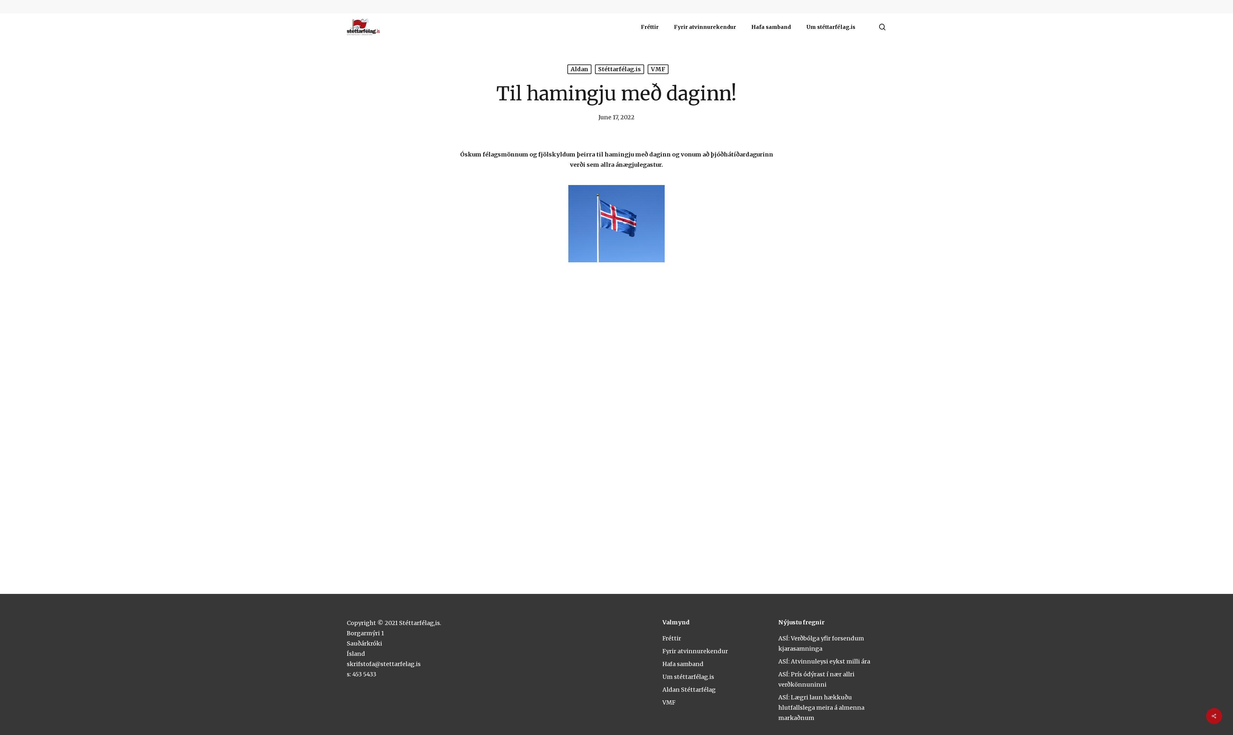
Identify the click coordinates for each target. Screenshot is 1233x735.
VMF (658, 69)
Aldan (579, 69)
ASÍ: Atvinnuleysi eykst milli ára (824, 661)
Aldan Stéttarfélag (689, 689)
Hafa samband (683, 664)
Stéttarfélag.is (619, 69)
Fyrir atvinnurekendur (695, 651)
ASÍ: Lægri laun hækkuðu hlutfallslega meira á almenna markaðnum (821, 708)
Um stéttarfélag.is (688, 676)
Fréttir (671, 638)
